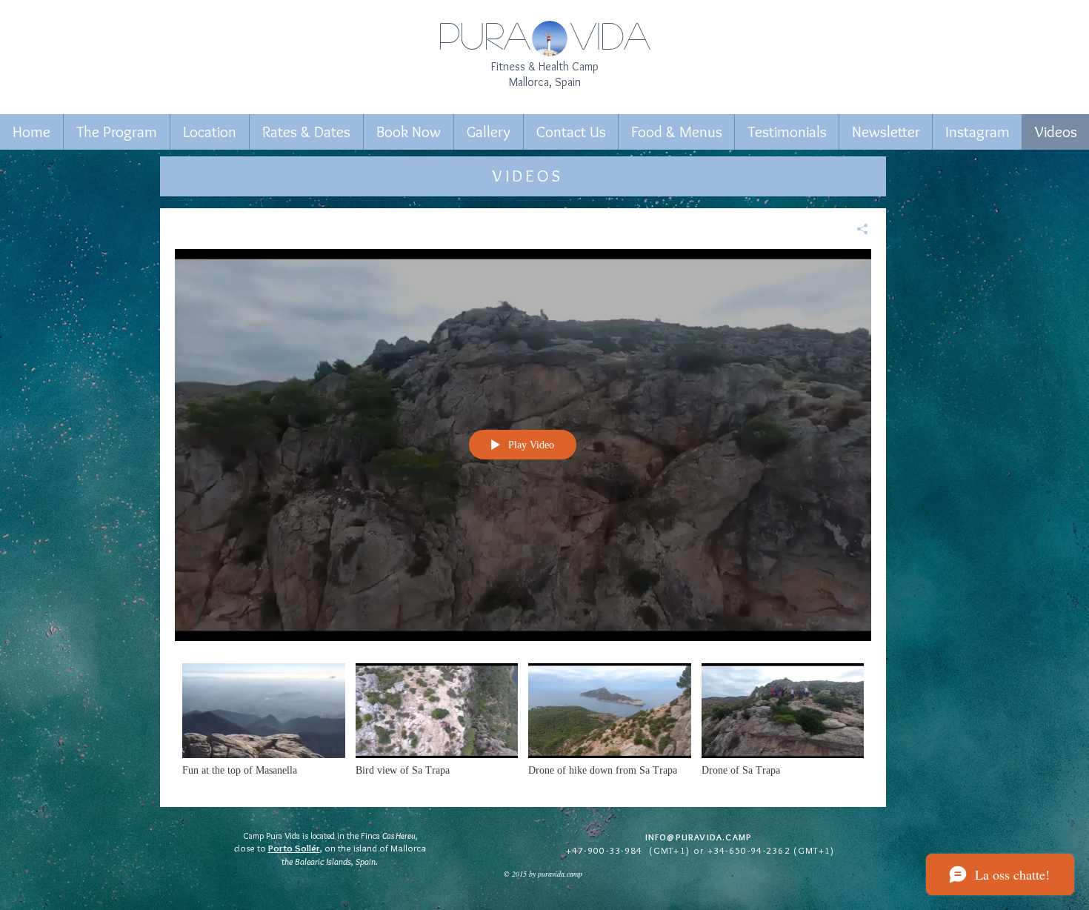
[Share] (856, 229)
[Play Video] (263, 720)
